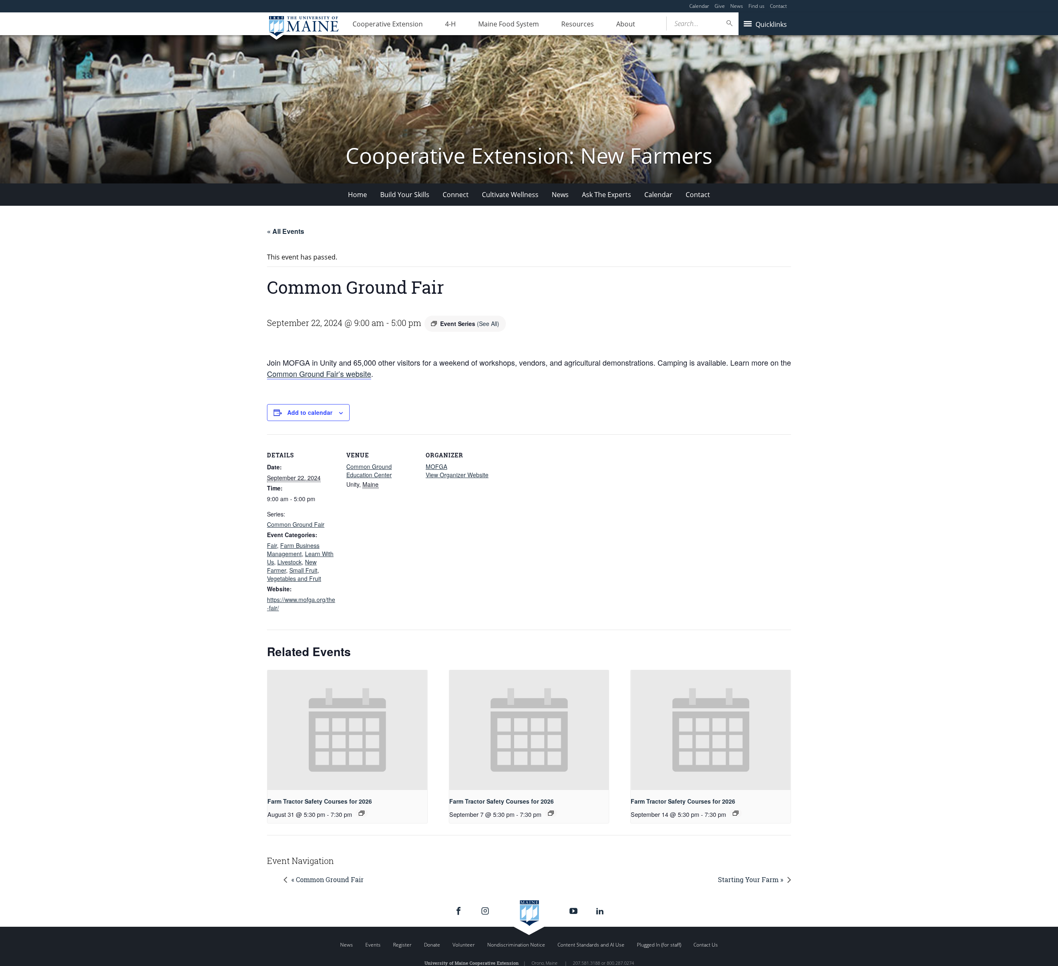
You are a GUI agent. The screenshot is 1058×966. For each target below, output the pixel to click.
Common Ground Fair (295, 524)
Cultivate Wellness (510, 194)
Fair (272, 545)
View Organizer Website (457, 475)
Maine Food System (508, 24)
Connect (456, 194)
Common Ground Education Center (369, 470)
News (736, 6)
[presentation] (347, 730)
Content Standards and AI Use (591, 944)
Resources (577, 24)
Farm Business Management (293, 549)
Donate (432, 944)
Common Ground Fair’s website (319, 373)
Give (720, 6)
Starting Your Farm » (750, 879)
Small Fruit (303, 570)
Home (357, 194)
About (625, 24)
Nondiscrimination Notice (516, 944)
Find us (756, 6)
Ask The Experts (606, 194)
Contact (778, 6)
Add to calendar (309, 412)
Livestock (289, 562)
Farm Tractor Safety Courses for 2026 (319, 801)
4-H (450, 24)
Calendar (699, 6)
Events (373, 944)
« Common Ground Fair (327, 879)
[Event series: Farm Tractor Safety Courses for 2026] (362, 813)
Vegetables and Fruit (294, 578)
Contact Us (705, 944)
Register (402, 944)
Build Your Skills (404, 194)
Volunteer (464, 944)
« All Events (285, 231)
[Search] (730, 23)
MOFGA (436, 466)
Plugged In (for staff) (659, 944)
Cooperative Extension (388, 24)
